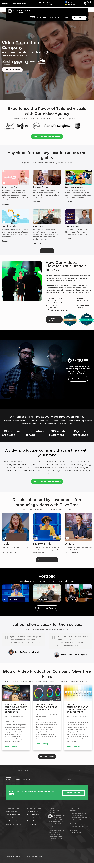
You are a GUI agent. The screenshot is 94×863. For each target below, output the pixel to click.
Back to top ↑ (81, 771)
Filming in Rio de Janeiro (34, 821)
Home (33, 18)
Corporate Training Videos (13, 824)
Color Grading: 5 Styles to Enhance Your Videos (46, 707)
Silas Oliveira (17, 719)
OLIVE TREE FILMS (16, 856)
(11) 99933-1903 (46, 4)
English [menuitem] (70, 2)
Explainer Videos (11, 818)
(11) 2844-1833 (45, 2)
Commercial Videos (11, 811)
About (39, 18)
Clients (50, 18)
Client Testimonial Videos (13, 821)
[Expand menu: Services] (62, 18)
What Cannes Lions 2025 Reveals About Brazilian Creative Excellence (16, 708)
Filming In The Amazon (34, 818)
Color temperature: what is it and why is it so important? (78, 708)
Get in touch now (73, 793)
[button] (15, 177)
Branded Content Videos (13, 814)
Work (44, 18)
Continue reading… (11, 746)
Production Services (33, 811)
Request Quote (79, 18)
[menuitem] (69, 2)
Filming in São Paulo (33, 814)
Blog (66, 18)
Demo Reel (16, 779)
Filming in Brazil (31, 824)
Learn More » (59, 841)
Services (57, 18)
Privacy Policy (28, 779)
